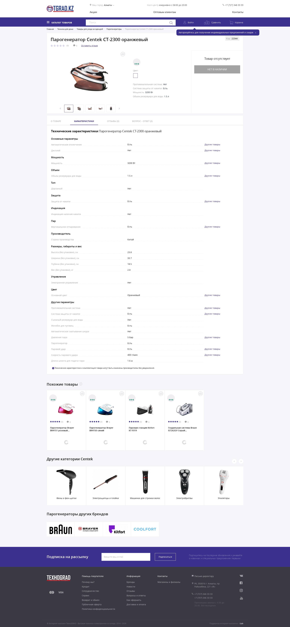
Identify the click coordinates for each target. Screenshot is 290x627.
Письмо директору (204, 576)
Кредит (85, 586)
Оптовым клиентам (164, 12)
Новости (131, 586)
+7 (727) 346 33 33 (234, 5)
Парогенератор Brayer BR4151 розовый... (62, 429)
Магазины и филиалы (169, 582)
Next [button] (119, 108)
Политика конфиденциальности (98, 609)
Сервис (85, 595)
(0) (67, 45)
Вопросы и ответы (136, 595)
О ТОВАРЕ (56, 121)
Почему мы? (88, 582)
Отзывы (131, 591)
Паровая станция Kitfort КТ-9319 (142, 429)
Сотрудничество (90, 591)
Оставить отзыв (89, 45)
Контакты (237, 12)
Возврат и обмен (90, 600)
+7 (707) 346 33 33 (203, 597)
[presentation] (234, 461)
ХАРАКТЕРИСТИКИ (84, 121)
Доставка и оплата (136, 604)
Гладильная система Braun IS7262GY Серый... (182, 429)
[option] (89, 77)
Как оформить (134, 600)
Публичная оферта (92, 604)
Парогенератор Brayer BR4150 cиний (101, 429)
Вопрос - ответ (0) (142, 121)
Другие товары (212, 144)
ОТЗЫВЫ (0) (113, 121)
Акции (93, 12)
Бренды (131, 582)
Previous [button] (60, 108)
